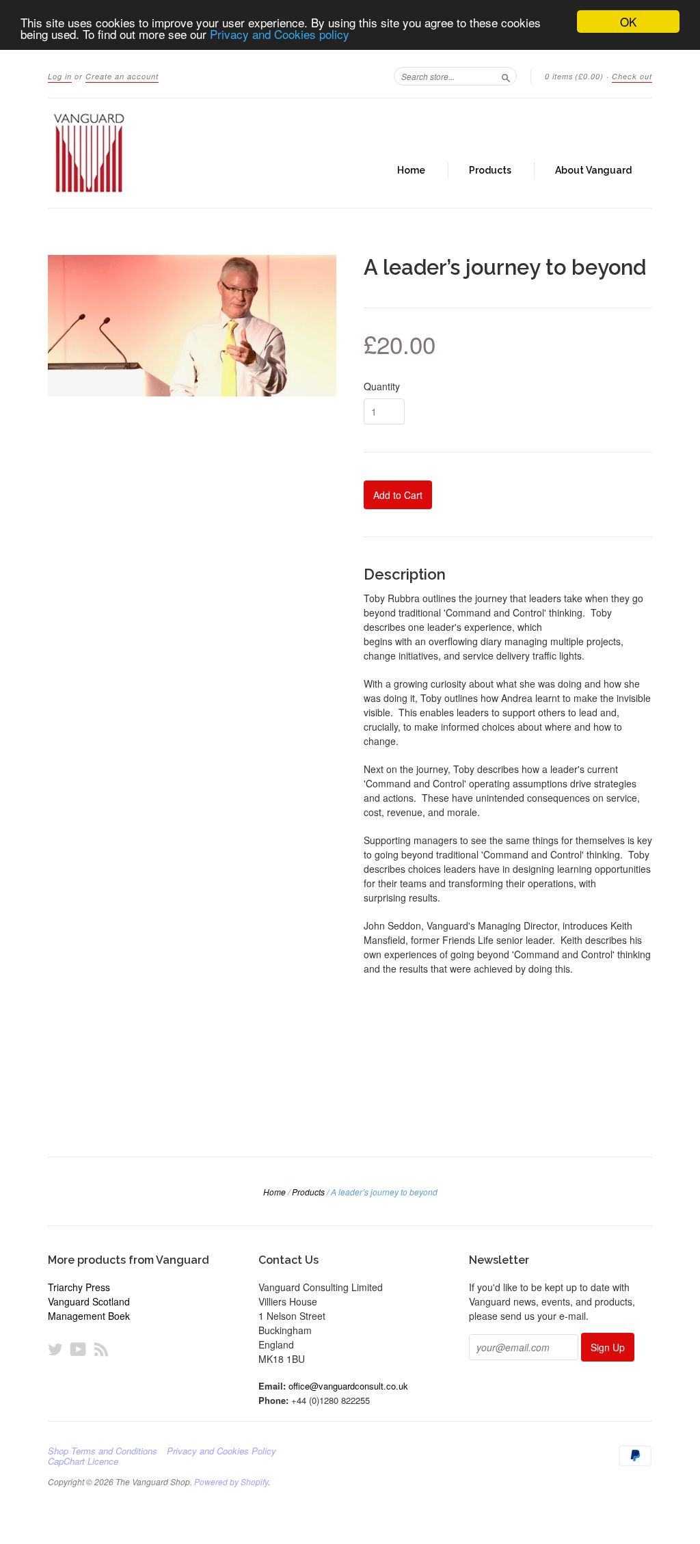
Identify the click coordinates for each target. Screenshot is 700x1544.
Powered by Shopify (231, 1481)
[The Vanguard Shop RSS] (101, 1349)
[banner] (173, 153)
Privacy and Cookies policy (279, 33)
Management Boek (89, 1316)
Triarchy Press (79, 1287)
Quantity (382, 386)
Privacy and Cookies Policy (221, 1451)
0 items (574, 76)
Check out (632, 76)
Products (490, 170)
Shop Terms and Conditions (102, 1451)
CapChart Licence (83, 1461)
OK (628, 21)
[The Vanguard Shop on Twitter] (55, 1349)
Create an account (122, 76)
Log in (60, 76)
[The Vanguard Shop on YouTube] (78, 1349)
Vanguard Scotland (89, 1301)
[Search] (506, 76)
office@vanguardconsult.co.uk (348, 1385)
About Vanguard (593, 170)
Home (411, 170)
